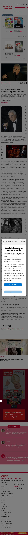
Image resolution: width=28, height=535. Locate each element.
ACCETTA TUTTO (13, 284)
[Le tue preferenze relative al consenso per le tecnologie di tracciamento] (1, 401)
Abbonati (23, 241)
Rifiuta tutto (13, 292)
